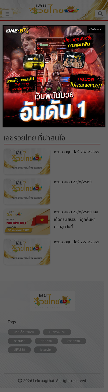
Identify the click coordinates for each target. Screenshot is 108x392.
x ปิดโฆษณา (95, 29)
